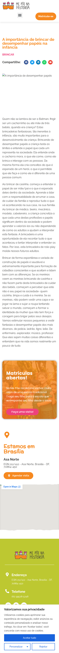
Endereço (19, 575)
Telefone (18, 592)
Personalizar (16, 646)
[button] (20, 15)
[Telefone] (7, 591)
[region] (29, 629)
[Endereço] (7, 574)
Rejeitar (43, 646)
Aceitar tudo (29, 638)
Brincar (8, 54)
